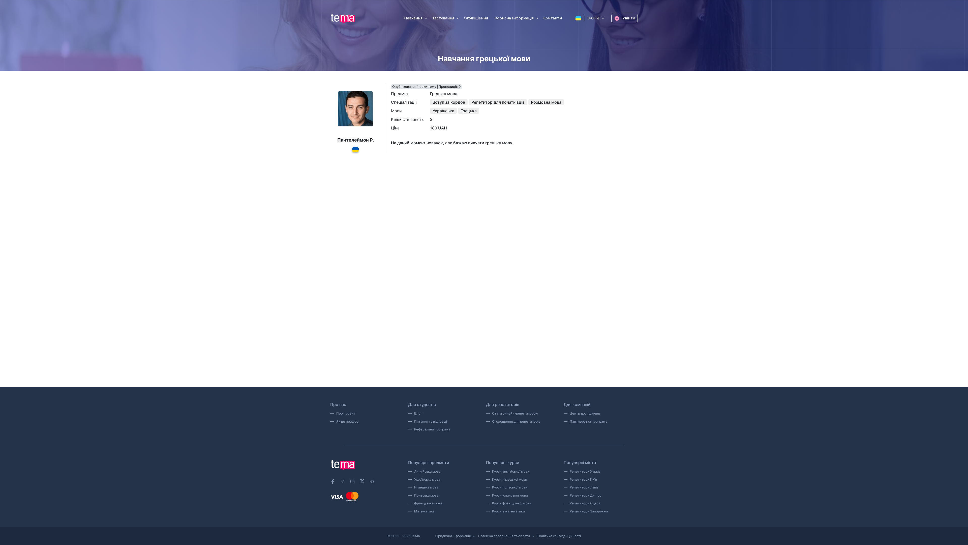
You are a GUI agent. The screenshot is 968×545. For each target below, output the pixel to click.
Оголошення (476, 18)
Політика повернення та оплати (504, 536)
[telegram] (372, 482)
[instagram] (342, 482)
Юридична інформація (453, 536)
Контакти (552, 18)
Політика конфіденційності (559, 536)
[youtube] (352, 482)
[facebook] (332, 482)
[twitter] (362, 481)
